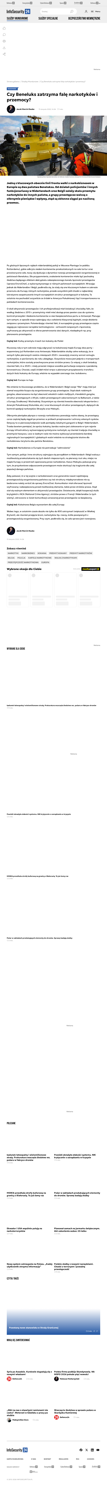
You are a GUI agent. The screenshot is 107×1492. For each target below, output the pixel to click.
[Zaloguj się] (86, 11)
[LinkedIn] (92, 1450)
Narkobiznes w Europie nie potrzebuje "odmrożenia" (44, 447)
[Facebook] (81, 1450)
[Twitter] (86, 1450)
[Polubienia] (4, 28)
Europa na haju (25, 380)
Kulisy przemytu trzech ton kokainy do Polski (40, 341)
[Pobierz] (4, 47)
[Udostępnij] (4, 54)
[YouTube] (98, 1450)
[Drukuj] (4, 41)
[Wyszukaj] (71, 11)
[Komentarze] (4, 34)
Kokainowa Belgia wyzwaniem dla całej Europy (41, 504)
